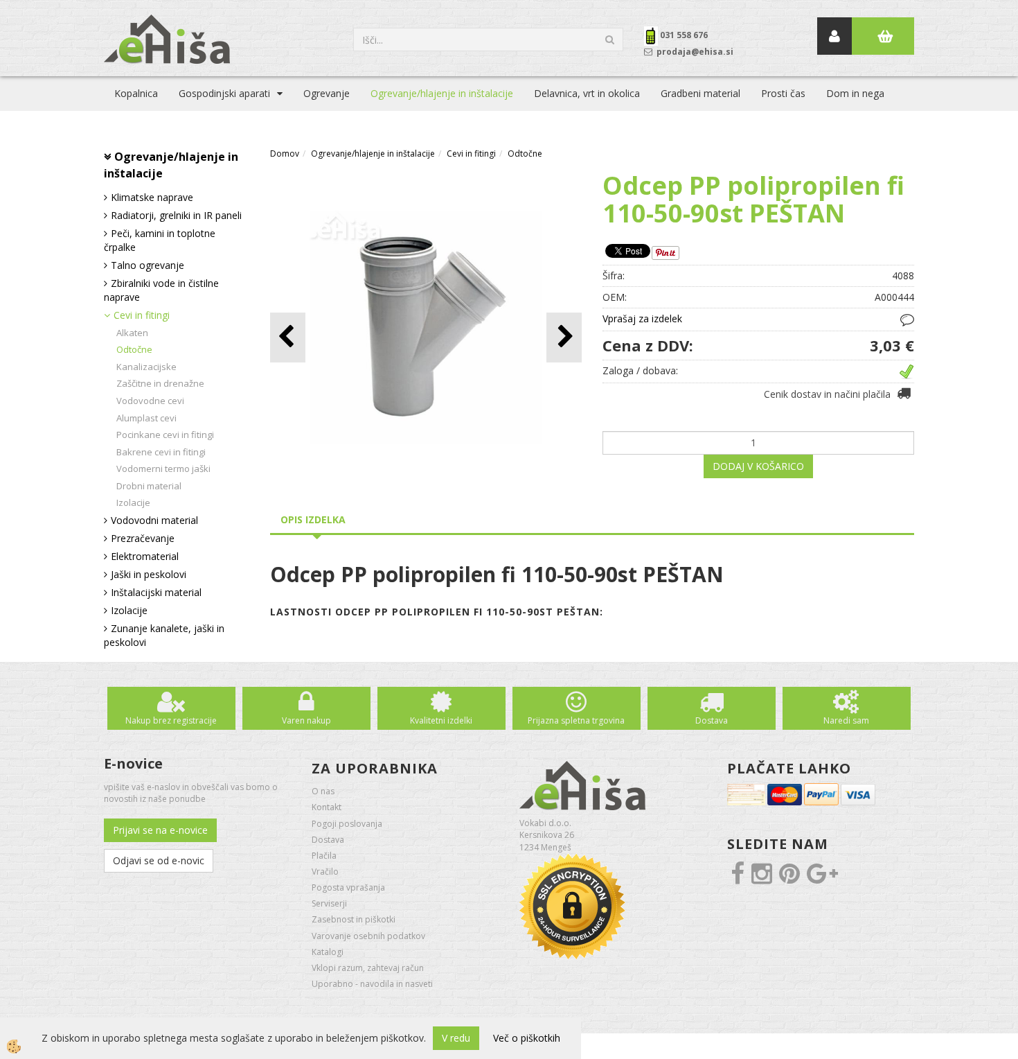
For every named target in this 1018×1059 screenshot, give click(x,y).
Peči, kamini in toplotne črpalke (159, 240)
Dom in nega (855, 93)
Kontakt (326, 807)
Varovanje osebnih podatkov (368, 936)
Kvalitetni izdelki (441, 720)
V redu (456, 1037)
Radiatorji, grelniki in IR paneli (176, 215)
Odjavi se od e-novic (158, 860)
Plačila (324, 855)
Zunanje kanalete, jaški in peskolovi (164, 635)
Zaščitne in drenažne (160, 383)
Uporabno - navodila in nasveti (372, 984)
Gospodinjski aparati (224, 93)
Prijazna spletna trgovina (576, 720)
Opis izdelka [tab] (313, 519)
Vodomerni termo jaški (163, 468)
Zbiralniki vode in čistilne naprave (161, 290)
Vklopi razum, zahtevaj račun (368, 968)
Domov (284, 153)
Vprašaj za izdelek (642, 318)
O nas (323, 791)
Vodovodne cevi (150, 400)
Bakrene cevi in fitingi (161, 452)
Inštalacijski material (156, 592)
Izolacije (133, 502)
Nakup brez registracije (171, 720)
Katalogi (327, 952)
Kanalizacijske (146, 366)
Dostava (711, 720)
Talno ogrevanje (147, 265)
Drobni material (148, 486)
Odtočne (134, 349)
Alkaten (132, 332)
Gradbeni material (700, 93)
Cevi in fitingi (142, 315)
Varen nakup (306, 720)
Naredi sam (846, 720)
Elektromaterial (145, 556)
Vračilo (325, 871)
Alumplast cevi (146, 418)
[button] (564, 337)
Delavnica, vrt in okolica (587, 93)
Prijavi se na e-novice (160, 830)
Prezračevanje (143, 538)
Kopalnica (136, 93)
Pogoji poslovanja (347, 824)
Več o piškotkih (526, 1037)
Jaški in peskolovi (148, 574)
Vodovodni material (154, 520)
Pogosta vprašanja (348, 887)
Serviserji (329, 903)
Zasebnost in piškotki (353, 919)
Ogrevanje (326, 93)
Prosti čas (783, 93)
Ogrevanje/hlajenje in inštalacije (441, 93)
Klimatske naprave (152, 197)
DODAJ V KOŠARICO (758, 466)
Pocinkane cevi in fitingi (165, 434)
